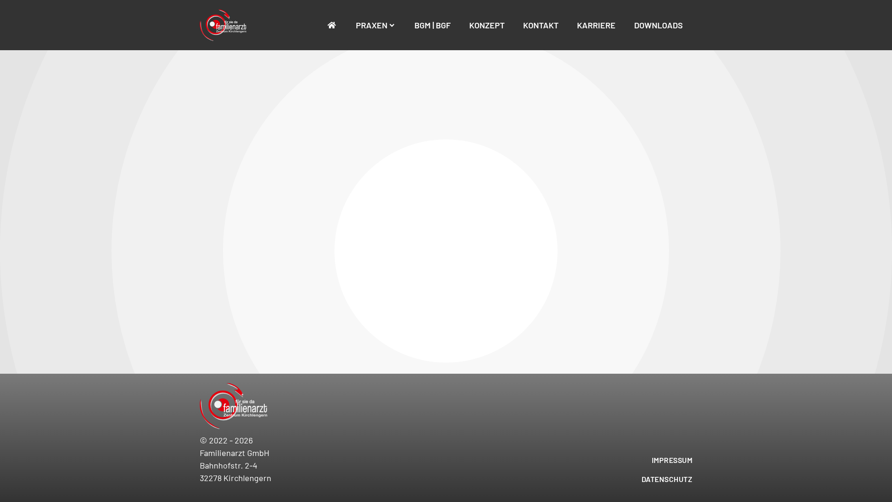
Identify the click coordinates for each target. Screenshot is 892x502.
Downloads (658, 25)
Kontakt (540, 25)
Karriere (596, 25)
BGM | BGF (432, 25)
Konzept (487, 25)
